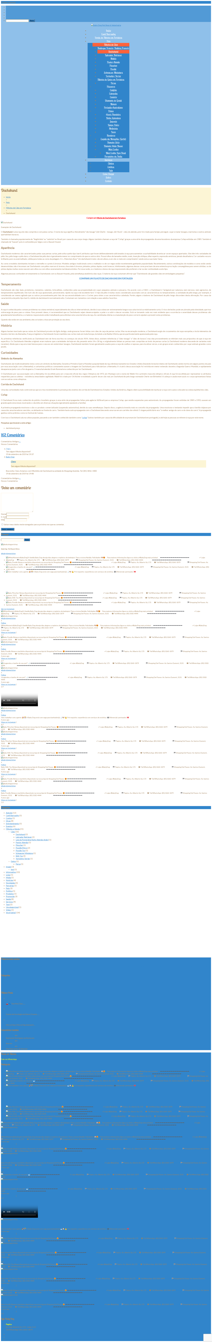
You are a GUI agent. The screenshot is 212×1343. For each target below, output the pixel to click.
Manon (113, 104)
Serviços (108, 160)
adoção (9, 965)
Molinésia (113, 128)
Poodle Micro (21, 848)
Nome (3, 514)
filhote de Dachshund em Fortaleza (111, 218)
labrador (205, 966)
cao (110, 965)
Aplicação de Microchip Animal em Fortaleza (24, 1019)
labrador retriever (6, 970)
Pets (108, 41)
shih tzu (92, 970)
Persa (113, 83)
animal (62, 965)
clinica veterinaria (120, 966)
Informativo (11, 872)
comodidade (129, 966)
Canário (113, 97)
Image (8, 867)
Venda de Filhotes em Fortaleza (108, 37)
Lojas (8, 875)
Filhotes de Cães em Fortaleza (18, 208)
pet (47, 969)
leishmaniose (17, 970)
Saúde (8, 899)
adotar (3, 966)
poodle (69, 970)
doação (155, 966)
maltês (23, 970)
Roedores (111, 135)
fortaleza (180, 965)
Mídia (8, 877)
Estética (110, 166)
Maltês (113, 58)
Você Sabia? (11, 912)
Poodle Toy (20, 850)
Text (8, 904)
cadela (93, 966)
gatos (200, 966)
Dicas (8, 821)
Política (9, 891)
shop (97, 970)
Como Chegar (108, 173)
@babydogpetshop (8, 553)
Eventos (9, 826)
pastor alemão (31, 970)
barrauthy (70, 966)
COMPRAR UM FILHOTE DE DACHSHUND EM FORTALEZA (106, 278)
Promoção (10, 896)
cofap (84, 417)
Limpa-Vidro (113, 125)
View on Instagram (8, 632)
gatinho (189, 966)
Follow (3, 623)
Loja (111, 170)
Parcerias (10, 885)
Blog (76, 966)
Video (8, 910)
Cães (13, 831)
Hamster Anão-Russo (113, 146)
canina (105, 966)
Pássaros (111, 86)
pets (50, 970)
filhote (169, 965)
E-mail (3, 517)
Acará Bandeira (113, 114)
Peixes (111, 111)
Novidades (10, 883)
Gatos (13, 861)
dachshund (148, 966)
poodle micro (76, 970)
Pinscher (113, 65)
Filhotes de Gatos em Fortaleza (110, 79)
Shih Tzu (19, 856)
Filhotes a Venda (13, 829)
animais (52, 965)
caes (99, 965)
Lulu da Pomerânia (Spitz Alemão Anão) (32, 840)
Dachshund (113, 51)
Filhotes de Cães (111, 44)
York (134, 970)
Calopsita (113, 93)
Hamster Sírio (113, 142)
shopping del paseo (105, 970)
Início (108, 30)
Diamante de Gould (113, 100)
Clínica (111, 163)
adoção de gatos (42, 966)
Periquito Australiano (113, 107)
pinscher (63, 970)
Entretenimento (12, 823)
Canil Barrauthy (108, 34)
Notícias (9, 880)
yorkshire (140, 970)
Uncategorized (12, 907)
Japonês (113, 121)
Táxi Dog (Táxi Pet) (14, 998)
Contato (108, 180)
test (12, 869)
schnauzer (85, 970)
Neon (113, 132)
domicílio (162, 966)
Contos (9, 818)
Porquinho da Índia (113, 156)
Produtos (10, 893)
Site (2, 519)
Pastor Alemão (113, 62)
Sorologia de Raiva (13, 1009)
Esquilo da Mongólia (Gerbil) (113, 139)
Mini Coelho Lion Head (116, 153)
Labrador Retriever (113, 55)
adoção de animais (19, 966)
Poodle (113, 69)
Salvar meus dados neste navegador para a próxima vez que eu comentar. (34, 524)
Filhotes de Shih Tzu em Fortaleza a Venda (35, 1035)
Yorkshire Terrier (113, 76)
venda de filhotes (122, 969)
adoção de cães (31, 966)
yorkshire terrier (149, 970)
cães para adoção (139, 966)
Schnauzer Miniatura (113, 72)
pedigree (40, 970)
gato (195, 965)
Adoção (9, 813)
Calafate (113, 90)
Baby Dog (10, 457)
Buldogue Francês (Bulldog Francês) (113, 48)
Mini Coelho (113, 149)
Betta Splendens (113, 118)
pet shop (55, 970)
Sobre (108, 177)
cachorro (85, 965)
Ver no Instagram (7, 609)
